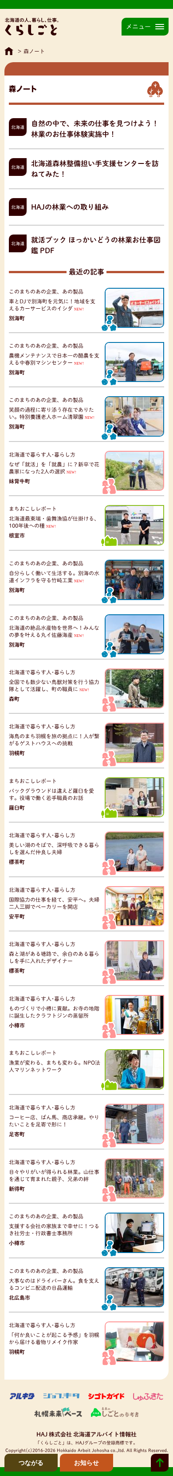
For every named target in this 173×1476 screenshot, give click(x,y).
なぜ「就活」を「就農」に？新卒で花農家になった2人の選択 (54, 467)
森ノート (34, 51)
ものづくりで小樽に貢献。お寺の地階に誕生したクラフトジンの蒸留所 (54, 1012)
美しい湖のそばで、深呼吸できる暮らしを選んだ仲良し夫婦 (54, 848)
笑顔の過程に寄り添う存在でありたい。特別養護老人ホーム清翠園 (51, 413)
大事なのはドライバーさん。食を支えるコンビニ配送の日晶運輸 (54, 1284)
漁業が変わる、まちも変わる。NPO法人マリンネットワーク (54, 1066)
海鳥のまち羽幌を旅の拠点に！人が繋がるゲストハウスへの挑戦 (54, 739)
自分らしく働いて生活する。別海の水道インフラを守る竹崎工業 (54, 576)
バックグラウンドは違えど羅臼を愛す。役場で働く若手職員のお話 (51, 794)
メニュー (138, 27)
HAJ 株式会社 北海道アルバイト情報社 (86, 1434)
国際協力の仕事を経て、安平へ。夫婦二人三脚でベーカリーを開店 (54, 903)
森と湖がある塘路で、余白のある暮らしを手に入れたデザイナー (54, 957)
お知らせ (86, 1462)
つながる (31, 1462)
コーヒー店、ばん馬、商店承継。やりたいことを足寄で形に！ (54, 1120)
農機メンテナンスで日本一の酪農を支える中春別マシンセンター (54, 359)
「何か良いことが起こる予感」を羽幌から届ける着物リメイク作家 (54, 1338)
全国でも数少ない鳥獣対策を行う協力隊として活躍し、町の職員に (54, 685)
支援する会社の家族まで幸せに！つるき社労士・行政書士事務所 (54, 1229)
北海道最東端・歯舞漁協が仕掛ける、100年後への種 (54, 522)
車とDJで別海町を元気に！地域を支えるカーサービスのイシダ (52, 304)
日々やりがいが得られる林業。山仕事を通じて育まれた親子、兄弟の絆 (54, 1175)
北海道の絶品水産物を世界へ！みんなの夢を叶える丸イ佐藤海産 (54, 631)
